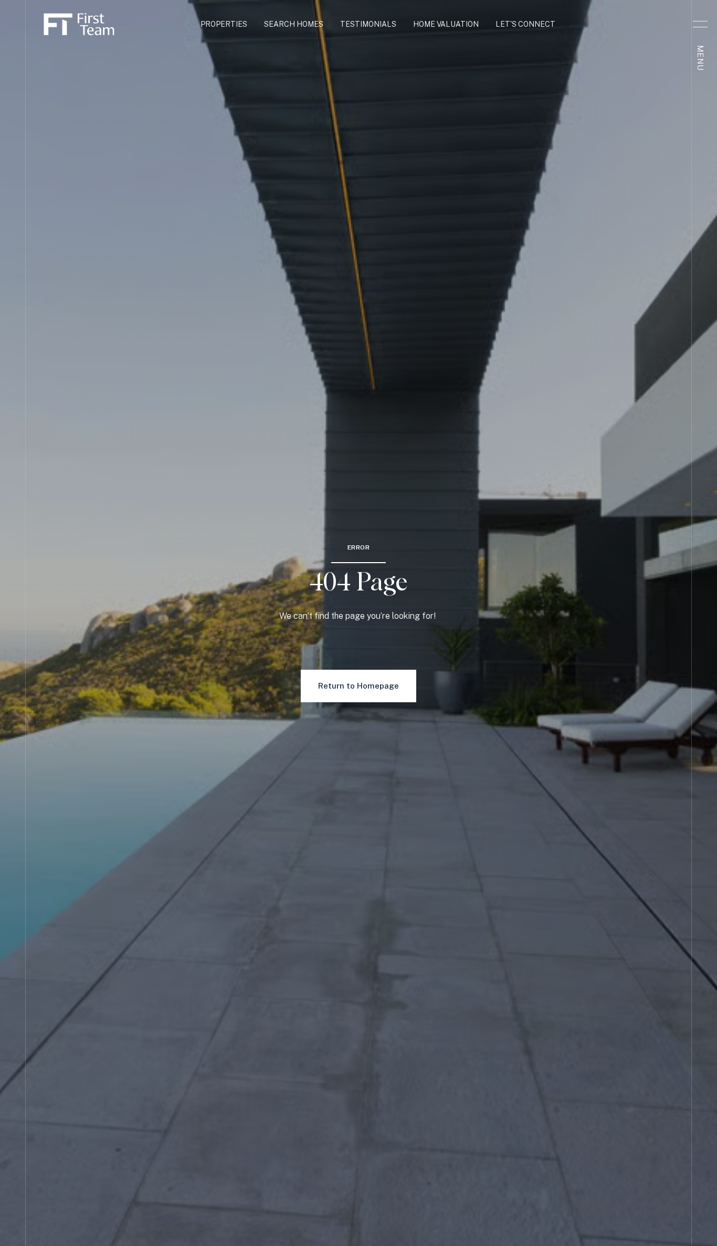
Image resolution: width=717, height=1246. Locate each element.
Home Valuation (446, 24)
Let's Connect (525, 24)
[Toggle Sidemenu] (700, 24)
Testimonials (368, 24)
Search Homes (293, 24)
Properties (224, 24)
